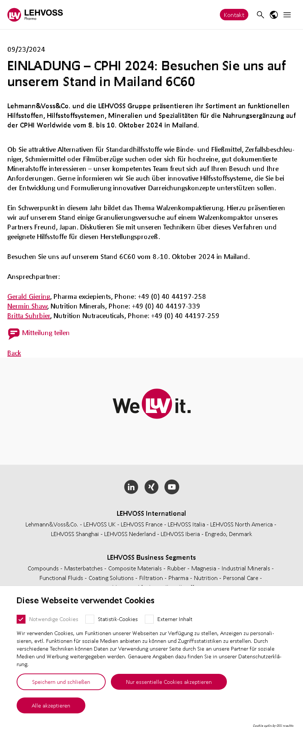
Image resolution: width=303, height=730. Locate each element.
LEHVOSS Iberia (180, 533)
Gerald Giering (28, 296)
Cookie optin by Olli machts (273, 725)
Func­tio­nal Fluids (62, 577)
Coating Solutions (112, 577)
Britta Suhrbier (28, 315)
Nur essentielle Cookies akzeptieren (169, 681)
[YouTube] (171, 487)
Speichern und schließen (61, 681)
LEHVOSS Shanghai (75, 533)
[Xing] (152, 487)
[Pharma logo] (35, 14)
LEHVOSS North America (241, 524)
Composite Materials (135, 568)
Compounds (44, 568)
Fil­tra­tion (151, 577)
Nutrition (206, 577)
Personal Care (241, 577)
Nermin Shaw (27, 306)
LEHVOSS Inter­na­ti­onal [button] (151, 513)
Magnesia (204, 568)
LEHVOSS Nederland (130, 533)
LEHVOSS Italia (186, 524)
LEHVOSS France (142, 524)
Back (14, 353)
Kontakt (234, 14)
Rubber (177, 568)
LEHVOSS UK (100, 524)
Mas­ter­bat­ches (84, 568)
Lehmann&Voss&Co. (51, 524)
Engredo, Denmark (228, 533)
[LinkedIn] (131, 487)
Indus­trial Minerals (247, 568)
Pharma (179, 577)
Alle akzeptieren (51, 705)
